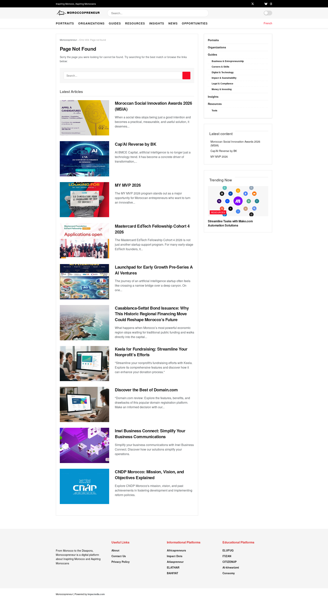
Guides (115, 23)
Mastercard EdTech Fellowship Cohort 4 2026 (152, 229)
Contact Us (118, 556)
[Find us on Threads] (271, 3)
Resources (135, 23)
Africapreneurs (176, 550)
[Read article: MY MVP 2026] (84, 199)
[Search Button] (206, 13)
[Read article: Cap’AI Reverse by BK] (84, 158)
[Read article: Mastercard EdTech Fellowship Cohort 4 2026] (84, 240)
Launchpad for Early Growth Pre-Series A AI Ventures (154, 270)
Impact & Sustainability (224, 77)
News (173, 23)
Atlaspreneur (175, 562)
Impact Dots (174, 556)
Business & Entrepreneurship (228, 61)
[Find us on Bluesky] (266, 3)
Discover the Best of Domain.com (146, 390)
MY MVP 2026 (128, 185)
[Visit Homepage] (78, 13)
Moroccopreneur (68, 39)
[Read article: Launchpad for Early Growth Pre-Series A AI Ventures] (84, 281)
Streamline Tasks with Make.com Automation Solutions (230, 223)
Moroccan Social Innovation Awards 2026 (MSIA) (153, 106)
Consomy (228, 573)
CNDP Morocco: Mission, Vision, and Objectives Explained (149, 474)
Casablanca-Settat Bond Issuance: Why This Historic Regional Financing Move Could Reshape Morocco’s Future (152, 314)
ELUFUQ (227, 550)
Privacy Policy (120, 562)
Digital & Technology (223, 72)
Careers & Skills (220, 66)
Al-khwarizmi (230, 567)
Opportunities (195, 23)
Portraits (65, 23)
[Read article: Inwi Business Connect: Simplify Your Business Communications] (84, 445)
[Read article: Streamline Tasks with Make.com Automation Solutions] (238, 201)
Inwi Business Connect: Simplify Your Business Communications (150, 434)
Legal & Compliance (222, 83)
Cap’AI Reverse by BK (135, 144)
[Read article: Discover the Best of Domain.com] (84, 404)
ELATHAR (173, 567)
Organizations (91, 23)
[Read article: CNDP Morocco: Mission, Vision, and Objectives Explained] (84, 486)
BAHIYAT (172, 573)
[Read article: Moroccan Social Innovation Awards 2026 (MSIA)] (84, 117)
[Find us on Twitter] (252, 3)
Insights (156, 23)
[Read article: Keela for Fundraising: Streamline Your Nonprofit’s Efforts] (84, 363)
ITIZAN (226, 556)
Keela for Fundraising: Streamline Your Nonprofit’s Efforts (151, 352)
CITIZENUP (229, 562)
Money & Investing (222, 89)
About (115, 550)
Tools (214, 110)
